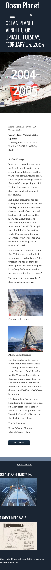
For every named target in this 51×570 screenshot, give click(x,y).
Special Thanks (24, 464)
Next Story (19, 442)
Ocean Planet (23, 6)
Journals (20, 127)
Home (11, 127)
